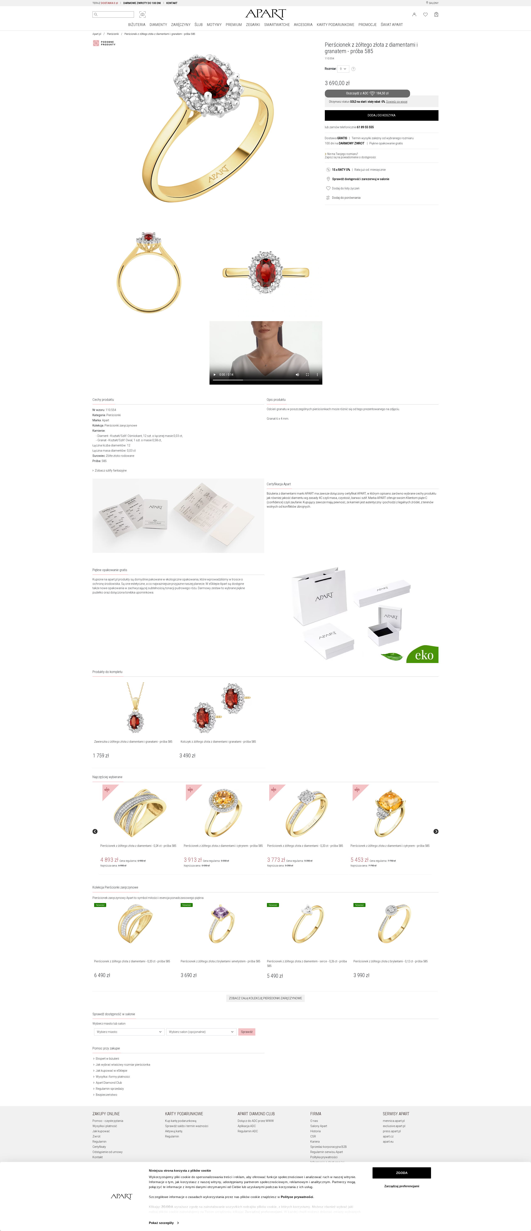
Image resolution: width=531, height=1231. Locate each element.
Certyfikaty (99, 1146)
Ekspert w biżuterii (107, 1058)
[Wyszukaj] (95, 14)
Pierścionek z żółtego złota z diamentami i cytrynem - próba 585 (223, 846)
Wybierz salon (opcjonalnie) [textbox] (187, 1032)
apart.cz (388, 1136)
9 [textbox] (341, 69)
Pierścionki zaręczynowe (121, 425)
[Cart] (436, 14)
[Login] (414, 14)
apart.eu (388, 1141)
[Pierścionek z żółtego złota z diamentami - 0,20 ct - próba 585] (306, 813)
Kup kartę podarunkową (180, 1121)
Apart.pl (97, 34)
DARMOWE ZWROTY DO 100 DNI (142, 3)
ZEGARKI (253, 24)
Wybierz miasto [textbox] (107, 1032)
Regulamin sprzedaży (109, 1088)
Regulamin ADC (248, 1131)
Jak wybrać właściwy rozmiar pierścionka (122, 1064)
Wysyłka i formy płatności (112, 1076)
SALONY (433, 3)
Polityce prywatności (297, 1197)
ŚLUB (199, 24)
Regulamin (99, 1141)
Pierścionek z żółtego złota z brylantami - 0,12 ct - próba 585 (390, 961)
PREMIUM (234, 24)
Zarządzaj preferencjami (401, 1186)
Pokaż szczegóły (161, 1223)
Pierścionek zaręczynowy (109, 897)
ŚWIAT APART (392, 24)
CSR (313, 1136)
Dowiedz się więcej (396, 101)
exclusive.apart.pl (394, 1126)
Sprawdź (247, 1032)
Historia (315, 1131)
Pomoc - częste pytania (108, 1121)
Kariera (315, 1141)
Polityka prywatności (323, 1157)
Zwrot (96, 1136)
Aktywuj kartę (173, 1131)
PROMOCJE (367, 24)
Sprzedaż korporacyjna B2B (328, 1146)
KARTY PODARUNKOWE (335, 24)
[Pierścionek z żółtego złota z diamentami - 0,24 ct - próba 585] (140, 813)
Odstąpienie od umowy (108, 1152)
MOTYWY (214, 24)
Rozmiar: (331, 68)
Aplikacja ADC (247, 1126)
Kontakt (98, 1157)
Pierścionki (113, 34)
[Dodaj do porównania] (327, 197)
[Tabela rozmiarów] (353, 69)
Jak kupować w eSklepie (111, 1070)
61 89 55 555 (365, 127)
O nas (314, 1121)
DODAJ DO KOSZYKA (382, 115)
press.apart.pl (392, 1131)
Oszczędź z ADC (367, 93)
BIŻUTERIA (136, 24)
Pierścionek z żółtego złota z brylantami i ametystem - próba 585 (220, 961)
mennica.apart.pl (394, 1121)
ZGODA (402, 1173)
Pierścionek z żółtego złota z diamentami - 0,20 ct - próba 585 (305, 846)
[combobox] (343, 69)
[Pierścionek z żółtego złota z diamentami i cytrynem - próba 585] (223, 813)
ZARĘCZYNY (180, 24)
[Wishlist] (425, 14)
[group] (140, 832)
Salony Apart (318, 1126)
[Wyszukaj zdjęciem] (142, 14)
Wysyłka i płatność (105, 1126)
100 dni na (344, 143)
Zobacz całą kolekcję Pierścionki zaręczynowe (265, 998)
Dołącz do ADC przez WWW (256, 1121)
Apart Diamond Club (108, 1082)
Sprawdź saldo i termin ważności (186, 1126)
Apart (105, 420)
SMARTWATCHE (277, 24)
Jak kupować (101, 1131)
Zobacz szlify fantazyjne (111, 470)
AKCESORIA (303, 24)
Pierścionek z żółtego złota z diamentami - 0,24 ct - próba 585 (138, 846)
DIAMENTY (158, 24)
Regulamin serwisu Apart (326, 1152)
